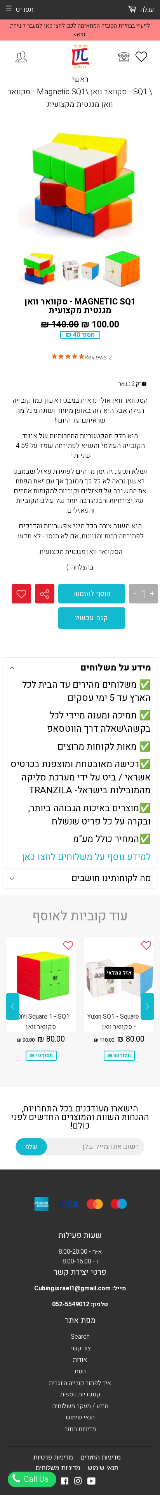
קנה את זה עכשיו (91, 618)
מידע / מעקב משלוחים (80, 1406)
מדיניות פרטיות (53, 1457)
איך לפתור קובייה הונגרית (80, 1383)
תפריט (24, 9)
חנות (80, 1371)
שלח (31, 1147)
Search (80, 1336)
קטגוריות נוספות (80, 1394)
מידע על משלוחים (115, 667)
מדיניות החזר (80, 1429)
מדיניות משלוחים (58, 1468)
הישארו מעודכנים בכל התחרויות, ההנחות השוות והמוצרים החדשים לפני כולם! (80, 1117)
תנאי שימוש (80, 1417)
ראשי (80, 79)
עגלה (146, 9)
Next (147, 1006)
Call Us (35, 1479)
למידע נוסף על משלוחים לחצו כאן (86, 857)
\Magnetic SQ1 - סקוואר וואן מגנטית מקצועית (60, 98)
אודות (80, 1359)
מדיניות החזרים (100, 1457)
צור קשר (80, 1348)
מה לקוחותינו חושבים (111, 878)
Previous (12, 1006)
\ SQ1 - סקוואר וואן (121, 91)
